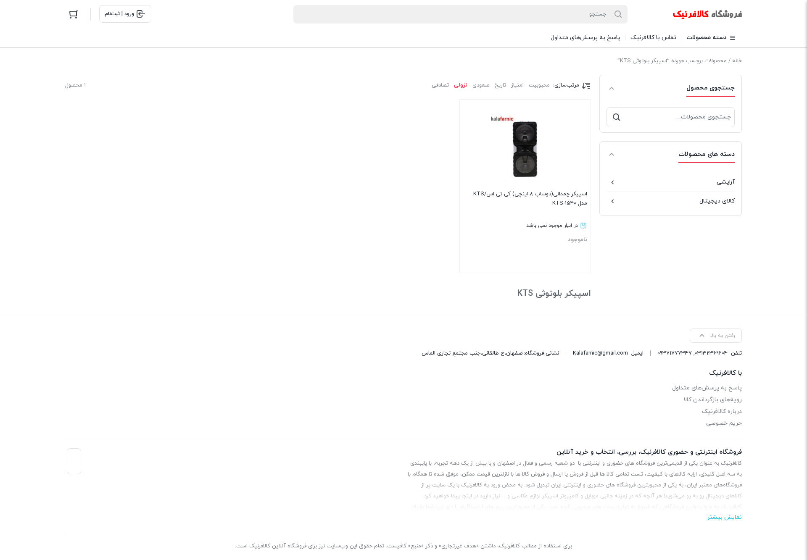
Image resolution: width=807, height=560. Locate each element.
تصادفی (440, 85)
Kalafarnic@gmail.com (600, 353)
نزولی (460, 85)
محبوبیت (539, 85)
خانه (737, 61)
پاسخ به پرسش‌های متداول (707, 388)
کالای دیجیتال (717, 201)
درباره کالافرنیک (722, 411)
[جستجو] (617, 117)
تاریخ (500, 85)
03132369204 (711, 353)
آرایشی (726, 182)
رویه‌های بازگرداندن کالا (712, 400)
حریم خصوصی (724, 423)
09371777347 (674, 353)
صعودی (480, 85)
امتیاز (517, 85)
